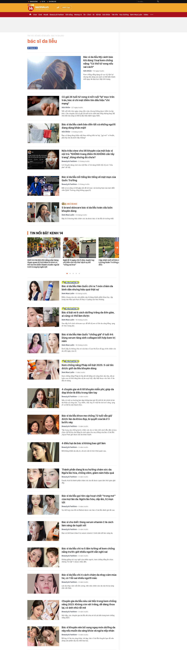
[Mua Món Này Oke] (88, 282)
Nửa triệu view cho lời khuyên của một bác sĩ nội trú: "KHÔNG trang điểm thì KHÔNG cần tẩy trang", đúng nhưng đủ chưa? (88, 154)
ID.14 (43, 1)
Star (35, 14)
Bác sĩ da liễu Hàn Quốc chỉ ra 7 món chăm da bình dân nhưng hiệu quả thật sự (87, 288)
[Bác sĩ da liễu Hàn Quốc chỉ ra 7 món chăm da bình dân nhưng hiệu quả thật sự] (43, 291)
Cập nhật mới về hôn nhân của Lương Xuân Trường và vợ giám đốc (113, 262)
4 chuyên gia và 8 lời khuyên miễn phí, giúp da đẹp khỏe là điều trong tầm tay (88, 391)
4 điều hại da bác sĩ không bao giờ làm (84, 443)
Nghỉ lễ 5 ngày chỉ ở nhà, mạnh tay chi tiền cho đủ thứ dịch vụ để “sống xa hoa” (78, 262)
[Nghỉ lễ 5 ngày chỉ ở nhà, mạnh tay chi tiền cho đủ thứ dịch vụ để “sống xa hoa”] (79, 247)
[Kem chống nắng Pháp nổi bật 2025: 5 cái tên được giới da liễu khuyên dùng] (43, 370)
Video (146, 14)
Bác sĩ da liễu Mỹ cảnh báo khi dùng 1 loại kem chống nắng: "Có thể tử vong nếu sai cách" (98, 61)
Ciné (40, 14)
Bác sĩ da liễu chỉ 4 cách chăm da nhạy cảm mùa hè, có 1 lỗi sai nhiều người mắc (89, 576)
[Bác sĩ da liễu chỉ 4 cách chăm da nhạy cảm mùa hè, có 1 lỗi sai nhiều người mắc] (43, 584)
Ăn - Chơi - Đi (88, 14)
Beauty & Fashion (57, 14)
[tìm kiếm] (158, 1)
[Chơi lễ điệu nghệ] (88, 204)
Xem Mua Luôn (136, 14)
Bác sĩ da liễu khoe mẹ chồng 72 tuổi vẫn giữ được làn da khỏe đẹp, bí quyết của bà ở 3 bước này (87, 419)
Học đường (124, 14)
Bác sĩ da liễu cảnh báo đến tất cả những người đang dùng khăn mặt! (89, 126)
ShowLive (52, 1)
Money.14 (78, 14)
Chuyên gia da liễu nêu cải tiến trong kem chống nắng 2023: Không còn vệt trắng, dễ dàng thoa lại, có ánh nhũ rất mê (89, 604)
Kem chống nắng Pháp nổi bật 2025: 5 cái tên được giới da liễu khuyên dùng (87, 367)
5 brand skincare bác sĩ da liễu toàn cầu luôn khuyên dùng (87, 209)
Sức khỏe (106, 14)
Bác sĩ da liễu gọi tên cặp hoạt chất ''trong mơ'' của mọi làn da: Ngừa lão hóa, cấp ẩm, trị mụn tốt (89, 499)
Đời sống (69, 14)
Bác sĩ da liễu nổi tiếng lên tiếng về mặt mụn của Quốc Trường (89, 178)
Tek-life (115, 14)
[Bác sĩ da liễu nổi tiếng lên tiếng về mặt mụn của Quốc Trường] (43, 186)
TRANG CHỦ (30, 14)
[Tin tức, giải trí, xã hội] (40, 8)
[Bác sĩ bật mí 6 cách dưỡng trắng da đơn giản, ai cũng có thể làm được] (43, 317)
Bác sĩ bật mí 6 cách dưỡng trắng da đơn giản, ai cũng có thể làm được (88, 314)
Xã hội (98, 14)
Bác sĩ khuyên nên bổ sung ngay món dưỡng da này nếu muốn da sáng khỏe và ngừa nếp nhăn (88, 629)
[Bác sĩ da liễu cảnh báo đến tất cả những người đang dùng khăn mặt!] (43, 133)
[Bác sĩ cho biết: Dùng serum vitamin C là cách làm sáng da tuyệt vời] (43, 531)
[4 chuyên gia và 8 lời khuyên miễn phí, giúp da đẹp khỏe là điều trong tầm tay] (43, 398)
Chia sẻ (33, 48)
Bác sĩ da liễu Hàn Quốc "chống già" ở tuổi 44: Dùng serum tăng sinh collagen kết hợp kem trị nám (88, 338)
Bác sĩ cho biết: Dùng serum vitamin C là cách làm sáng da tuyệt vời (87, 524)
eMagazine (34, 1)
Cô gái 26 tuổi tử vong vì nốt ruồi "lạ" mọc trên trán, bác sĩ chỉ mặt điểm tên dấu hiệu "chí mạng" (88, 100)
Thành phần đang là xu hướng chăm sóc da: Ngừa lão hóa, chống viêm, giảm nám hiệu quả (88, 471)
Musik (46, 14)
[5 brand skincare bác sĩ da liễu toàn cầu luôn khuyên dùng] (43, 212)
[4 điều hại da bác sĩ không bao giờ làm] (43, 452)
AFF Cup (66, 7)
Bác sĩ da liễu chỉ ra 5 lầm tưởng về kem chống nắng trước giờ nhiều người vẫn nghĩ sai (88, 550)
